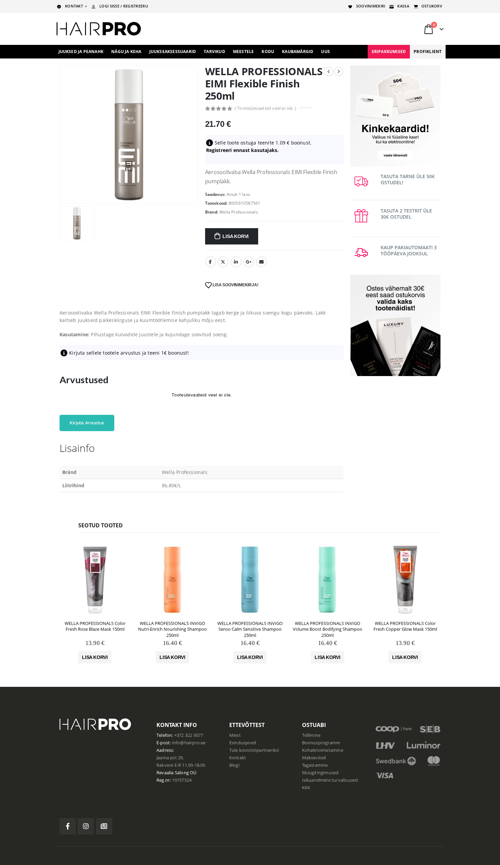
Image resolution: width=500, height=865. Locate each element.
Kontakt (237, 758)
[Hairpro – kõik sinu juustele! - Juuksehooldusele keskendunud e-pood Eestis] (98, 29)
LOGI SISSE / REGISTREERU (123, 6)
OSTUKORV (431, 6)
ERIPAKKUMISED (389, 51)
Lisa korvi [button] (95, 657)
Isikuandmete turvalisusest (330, 780)
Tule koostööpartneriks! (254, 750)
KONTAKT (74, 6)
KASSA (403, 6)
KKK (306, 788)
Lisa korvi (235, 236)
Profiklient (427, 51)
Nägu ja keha (126, 51)
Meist (235, 735)
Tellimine (311, 735)
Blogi (234, 765)
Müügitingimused (320, 773)
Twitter (223, 261)
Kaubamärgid (297, 51)
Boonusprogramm (321, 743)
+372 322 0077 (188, 735)
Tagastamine (315, 765)
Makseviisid (314, 758)
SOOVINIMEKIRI (370, 6)
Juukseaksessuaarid (172, 51)
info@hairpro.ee (189, 743)
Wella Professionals (238, 212)
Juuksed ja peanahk (81, 51)
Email (261, 261)
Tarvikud (214, 51)
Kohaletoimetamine (322, 750)
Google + (248, 261)
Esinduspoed (242, 743)
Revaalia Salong (172, 773)
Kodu (268, 51)
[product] (95, 579)
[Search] (358, 29)
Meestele (243, 51)
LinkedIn (236, 261)
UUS (325, 51)
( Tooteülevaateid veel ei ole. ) (265, 108)
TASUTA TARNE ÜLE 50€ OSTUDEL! (408, 179)
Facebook (210, 261)
